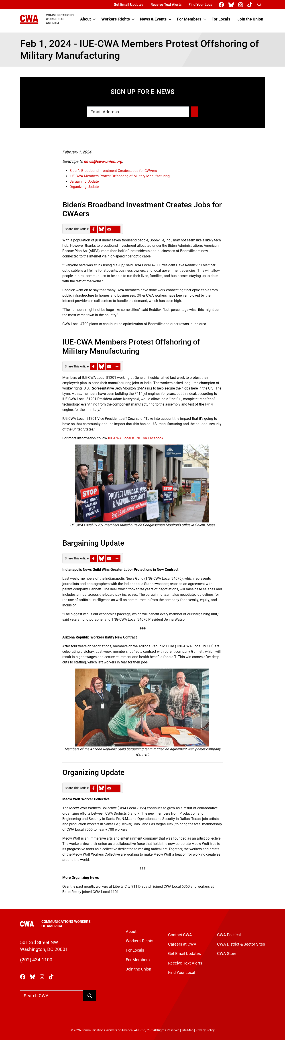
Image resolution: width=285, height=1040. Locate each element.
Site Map (187, 1030)
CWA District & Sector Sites (241, 944)
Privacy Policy (205, 1030)
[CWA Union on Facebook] (222, 5)
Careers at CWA (182, 944)
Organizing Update (84, 187)
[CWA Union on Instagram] (241, 5)
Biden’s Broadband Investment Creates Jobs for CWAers (113, 171)
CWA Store (226, 953)
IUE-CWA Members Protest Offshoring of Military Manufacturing (119, 176)
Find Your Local (201, 4)
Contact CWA (180, 935)
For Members (189, 19)
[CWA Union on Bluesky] (232, 5)
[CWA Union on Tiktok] (250, 5)
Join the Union (250, 19)
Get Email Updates (128, 4)
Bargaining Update (84, 181)
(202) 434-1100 (36, 960)
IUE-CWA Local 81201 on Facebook (135, 438)
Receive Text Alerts (166, 4)
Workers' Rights (115, 19)
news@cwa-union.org (103, 161)
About (85, 19)
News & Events (153, 19)
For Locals (221, 19)
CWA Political (229, 935)
